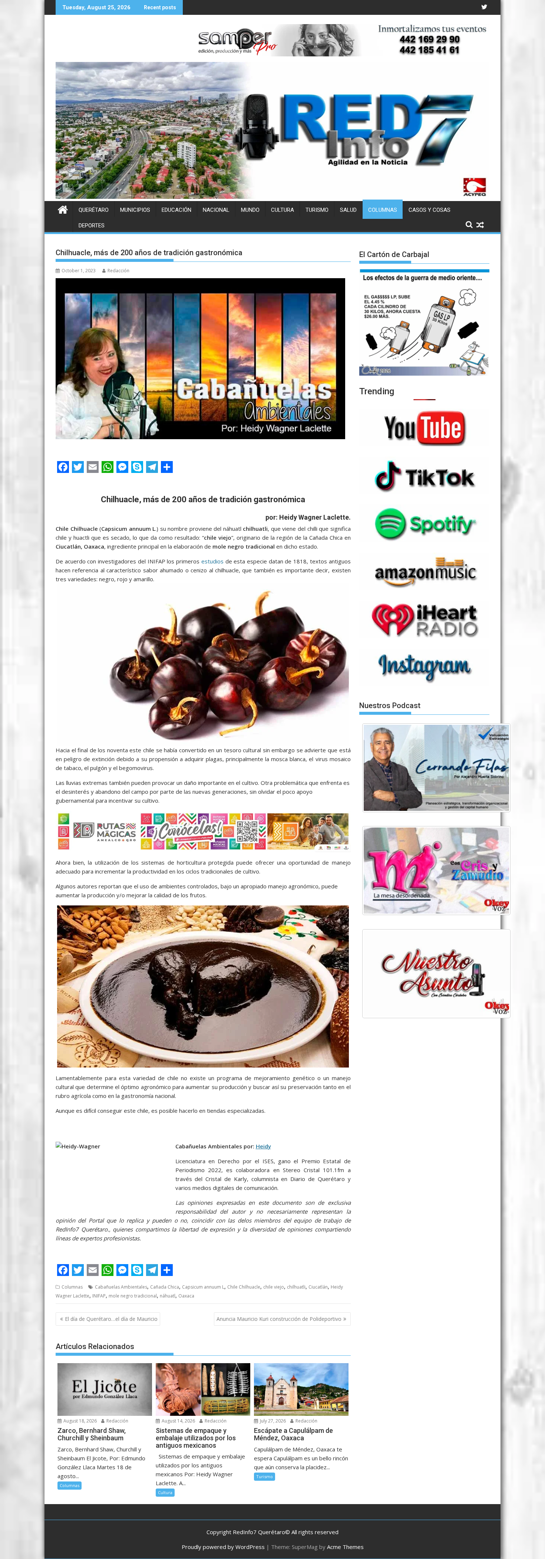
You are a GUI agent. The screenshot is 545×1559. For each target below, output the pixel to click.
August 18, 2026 (79, 1421)
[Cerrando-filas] (436, 767)
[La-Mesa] (436, 870)
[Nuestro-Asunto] (436, 973)
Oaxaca (186, 1296)
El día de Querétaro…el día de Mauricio (111, 1318)
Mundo (250, 210)
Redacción (118, 270)
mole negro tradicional (133, 1296)
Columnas (382, 210)
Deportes (92, 225)
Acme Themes (345, 1546)
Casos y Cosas (429, 210)
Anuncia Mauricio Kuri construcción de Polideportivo (279, 1318)
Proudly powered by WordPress (223, 1546)
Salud (348, 210)
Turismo (316, 210)
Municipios (135, 210)
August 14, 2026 (178, 1421)
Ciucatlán (318, 1287)
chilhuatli (296, 1287)
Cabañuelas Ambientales (121, 1287)
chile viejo (273, 1287)
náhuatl (167, 1296)
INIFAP (99, 1296)
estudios (212, 561)
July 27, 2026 (272, 1421)
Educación (176, 210)
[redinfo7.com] (272, 196)
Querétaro (94, 210)
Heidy (263, 1146)
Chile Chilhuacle (243, 1287)
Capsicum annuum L (203, 1287)
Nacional (216, 210)
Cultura (282, 210)
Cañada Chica (164, 1287)
